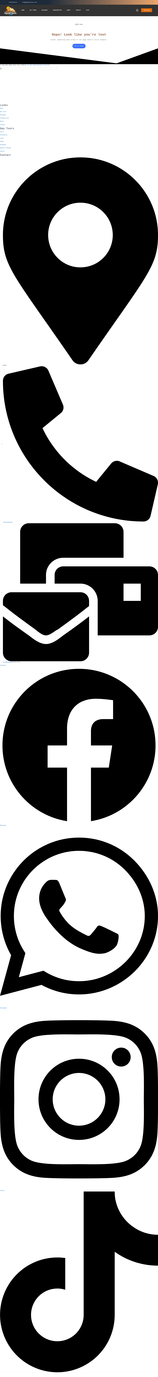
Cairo (2, 131)
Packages (44, 10)
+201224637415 (13, 2)
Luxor (2, 138)
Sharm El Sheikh (5, 148)
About (68, 10)
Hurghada (3, 144)
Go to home (79, 46)
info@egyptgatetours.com (29, 2)
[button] (137, 10)
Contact (78, 10)
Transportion (57, 10)
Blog (87, 10)
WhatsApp (147, 10)
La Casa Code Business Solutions (38, 65)
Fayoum (2, 151)
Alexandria (3, 135)
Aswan (2, 141)
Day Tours (33, 10)
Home (22, 10)
